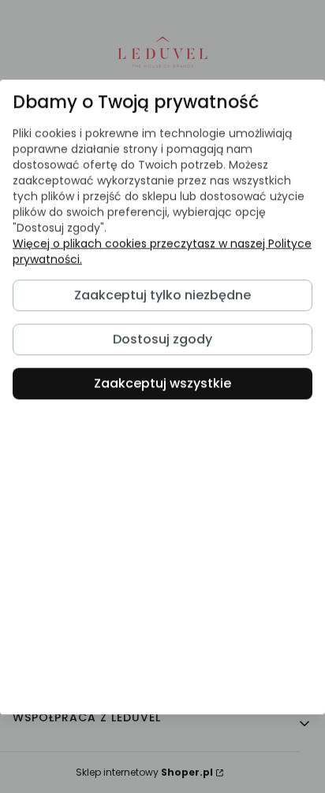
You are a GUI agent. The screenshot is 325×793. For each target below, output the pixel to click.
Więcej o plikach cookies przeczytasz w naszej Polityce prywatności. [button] (162, 251)
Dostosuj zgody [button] (162, 339)
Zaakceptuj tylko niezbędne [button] (162, 295)
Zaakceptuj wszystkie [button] (162, 383)
